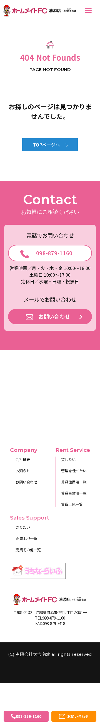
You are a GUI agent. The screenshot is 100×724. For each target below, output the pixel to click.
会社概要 (23, 459)
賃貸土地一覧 (72, 504)
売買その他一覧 (28, 549)
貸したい (68, 459)
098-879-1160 (54, 253)
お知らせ (23, 470)
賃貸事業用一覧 (73, 493)
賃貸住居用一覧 (73, 482)
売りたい (23, 527)
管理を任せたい (73, 470)
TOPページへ (46, 144)
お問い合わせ (26, 482)
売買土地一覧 (26, 538)
